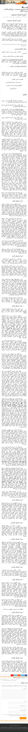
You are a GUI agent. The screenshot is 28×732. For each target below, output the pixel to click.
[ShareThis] (14, 726)
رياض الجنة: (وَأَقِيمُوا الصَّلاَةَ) (19, 677)
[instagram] (12, 726)
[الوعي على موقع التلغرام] (10, 726)
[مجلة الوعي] (14, 2)
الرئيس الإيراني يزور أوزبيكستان (10, 679)
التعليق (24, 688)
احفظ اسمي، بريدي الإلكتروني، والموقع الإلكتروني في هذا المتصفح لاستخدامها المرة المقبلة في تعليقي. (15, 715)
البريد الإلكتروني (22, 705)
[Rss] (19, 726)
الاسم (24, 701)
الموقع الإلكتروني (23, 710)
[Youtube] (15, 726)
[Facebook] (18, 726)
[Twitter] (17, 726)
